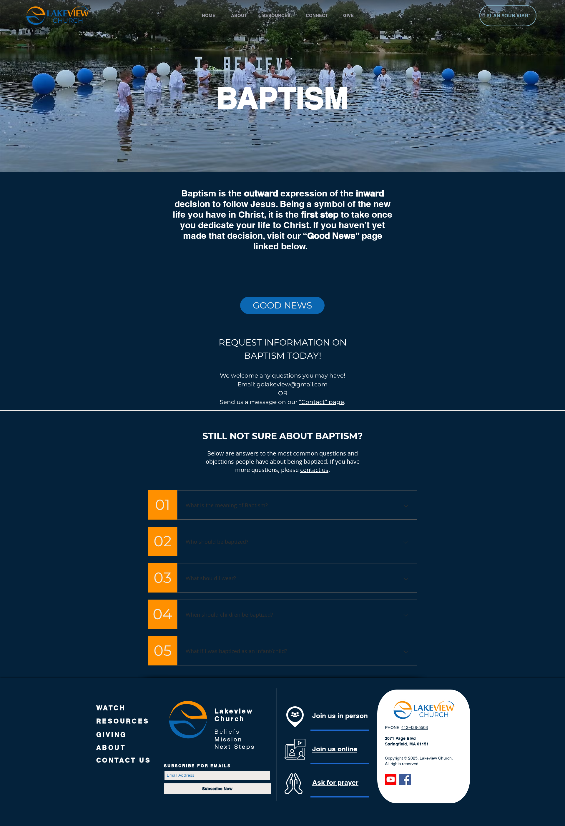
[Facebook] (405, 779)
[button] (243, 15)
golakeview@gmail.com (292, 384)
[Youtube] (390, 779)
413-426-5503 (414, 727)
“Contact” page (321, 402)
